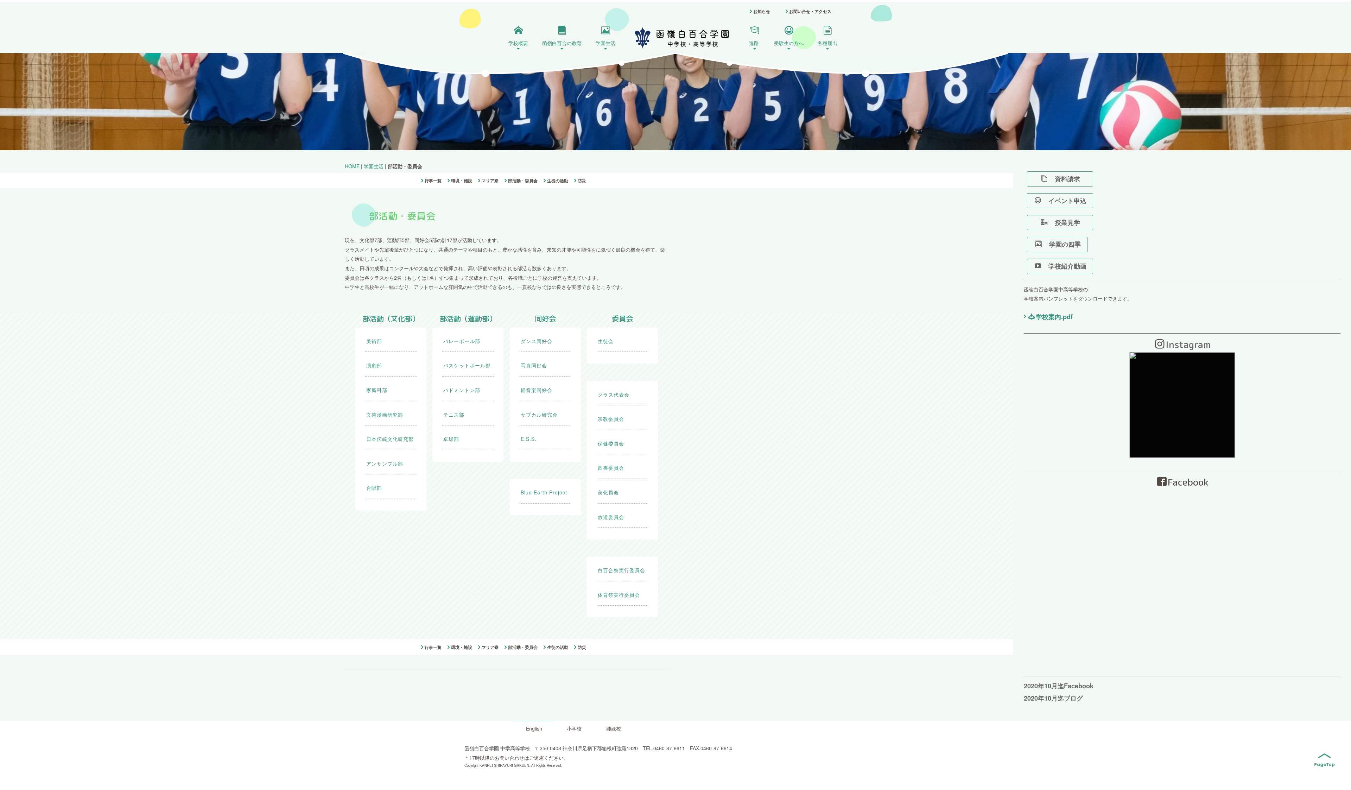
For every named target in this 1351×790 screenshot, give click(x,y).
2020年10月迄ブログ (1053, 698)
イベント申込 (1064, 200)
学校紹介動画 (1064, 266)
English (534, 728)
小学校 (574, 728)
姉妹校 (613, 728)
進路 (754, 42)
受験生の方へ (789, 42)
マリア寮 (490, 180)
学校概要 (518, 42)
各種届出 (827, 42)
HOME (352, 166)
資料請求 (1070, 178)
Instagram (1188, 344)
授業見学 (1070, 222)
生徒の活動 (557, 180)
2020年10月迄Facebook (1058, 685)
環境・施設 (461, 180)
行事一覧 (433, 180)
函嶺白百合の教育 (562, 42)
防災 (582, 180)
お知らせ (761, 11)
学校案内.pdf (1054, 316)
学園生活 (605, 42)
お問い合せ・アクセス (810, 11)
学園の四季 (1062, 244)
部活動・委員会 (523, 180)
